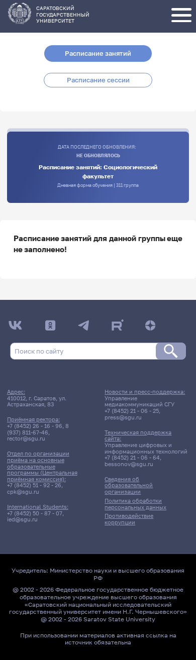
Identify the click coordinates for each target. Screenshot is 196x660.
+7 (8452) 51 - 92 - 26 (34, 485)
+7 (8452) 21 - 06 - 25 (132, 411)
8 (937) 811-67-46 (38, 429)
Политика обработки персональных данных (135, 504)
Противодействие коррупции (129, 519)
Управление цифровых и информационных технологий (146, 448)
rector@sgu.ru (26, 438)
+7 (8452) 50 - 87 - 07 (34, 513)
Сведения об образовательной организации (129, 485)
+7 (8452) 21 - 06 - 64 (132, 458)
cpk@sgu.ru (23, 492)
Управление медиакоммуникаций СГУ (139, 401)
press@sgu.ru (123, 417)
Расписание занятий (98, 53)
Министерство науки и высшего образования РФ (117, 574)
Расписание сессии (98, 80)
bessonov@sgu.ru (129, 464)
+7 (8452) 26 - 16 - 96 (34, 426)
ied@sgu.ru (22, 519)
